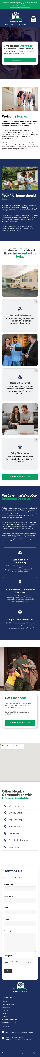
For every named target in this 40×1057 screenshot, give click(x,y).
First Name (9, 885)
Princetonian (14, 826)
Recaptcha (8, 956)
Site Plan (5, 1010)
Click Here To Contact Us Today (20, 5)
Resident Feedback (9, 1019)
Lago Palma (14, 847)
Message (8, 931)
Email (7, 919)
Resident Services (9, 1023)
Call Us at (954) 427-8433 (20, 7)
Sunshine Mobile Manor (19, 840)
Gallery (5, 1013)
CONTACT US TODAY (18, 477)
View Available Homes (18, 60)
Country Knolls (15, 813)
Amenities (6, 1007)
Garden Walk (14, 833)
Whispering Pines (16, 806)
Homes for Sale (8, 1004)
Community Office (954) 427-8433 (19, 1032)
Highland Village (16, 820)
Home (4, 1001)
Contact (5, 1016)
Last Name (9, 896)
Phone (7, 908)
